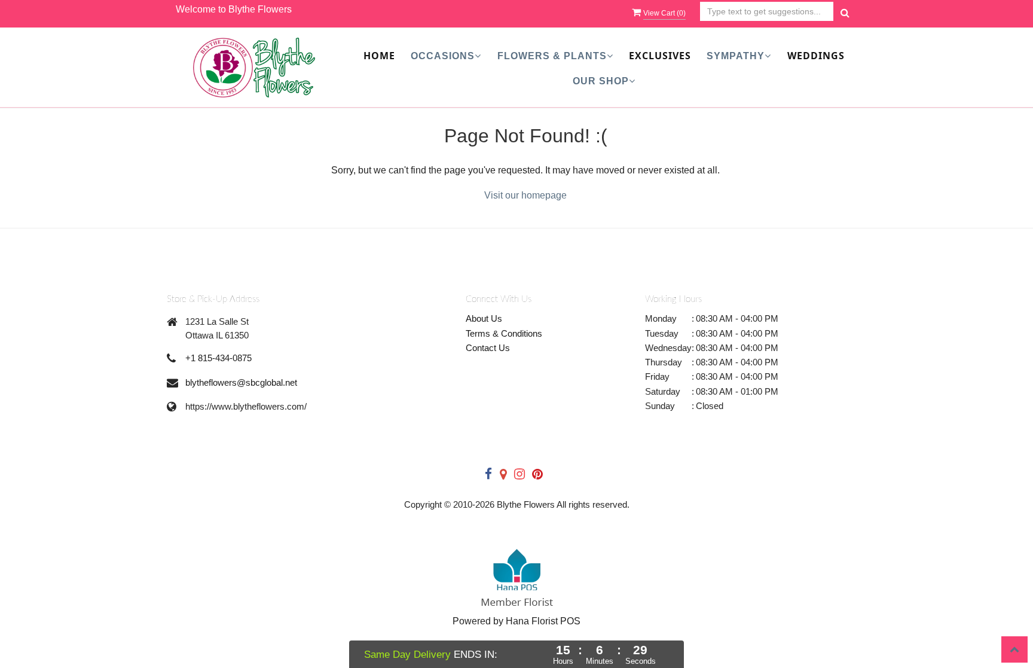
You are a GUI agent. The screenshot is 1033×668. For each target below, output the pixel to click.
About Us (484, 318)
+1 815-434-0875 (218, 358)
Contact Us (488, 348)
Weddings (816, 55)
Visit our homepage (525, 195)
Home (379, 55)
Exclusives (660, 55)
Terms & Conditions (504, 333)
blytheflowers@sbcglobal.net (241, 382)
